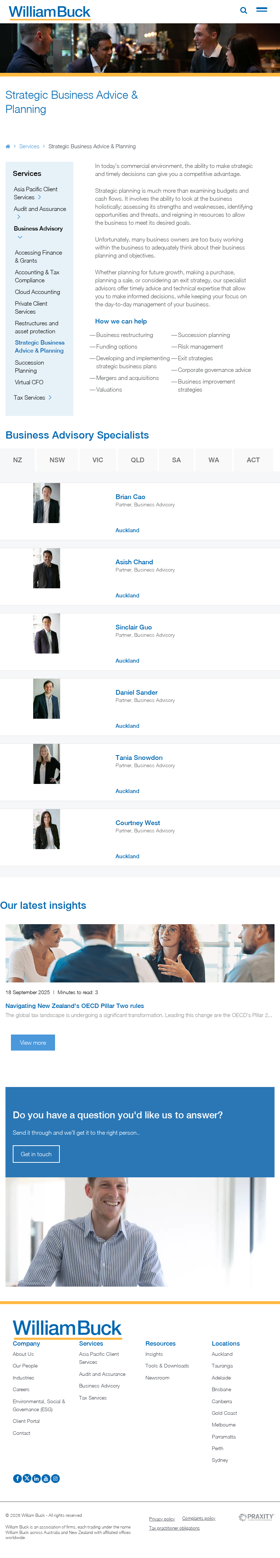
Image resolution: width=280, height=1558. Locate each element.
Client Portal (26, 1421)
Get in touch (36, 1154)
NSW (57, 460)
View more (33, 1042)
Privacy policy (162, 1519)
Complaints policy (198, 1518)
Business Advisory (99, 1385)
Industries (23, 1377)
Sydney (220, 1460)
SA (176, 460)
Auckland (222, 1354)
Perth (217, 1448)
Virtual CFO (29, 382)
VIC (98, 460)
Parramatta (224, 1436)
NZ (17, 460)
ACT (253, 460)
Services (29, 146)
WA (214, 460)
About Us (23, 1354)
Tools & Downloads (167, 1365)
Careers (21, 1389)
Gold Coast (224, 1413)
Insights (154, 1354)
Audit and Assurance (102, 1374)
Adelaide (221, 1377)
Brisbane (221, 1389)
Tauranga (222, 1365)
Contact (21, 1433)
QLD (137, 460)
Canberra (222, 1401)
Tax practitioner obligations (174, 1528)
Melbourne (224, 1424)
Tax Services (29, 397)
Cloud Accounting (37, 292)
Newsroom (157, 1377)
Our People (25, 1365)
